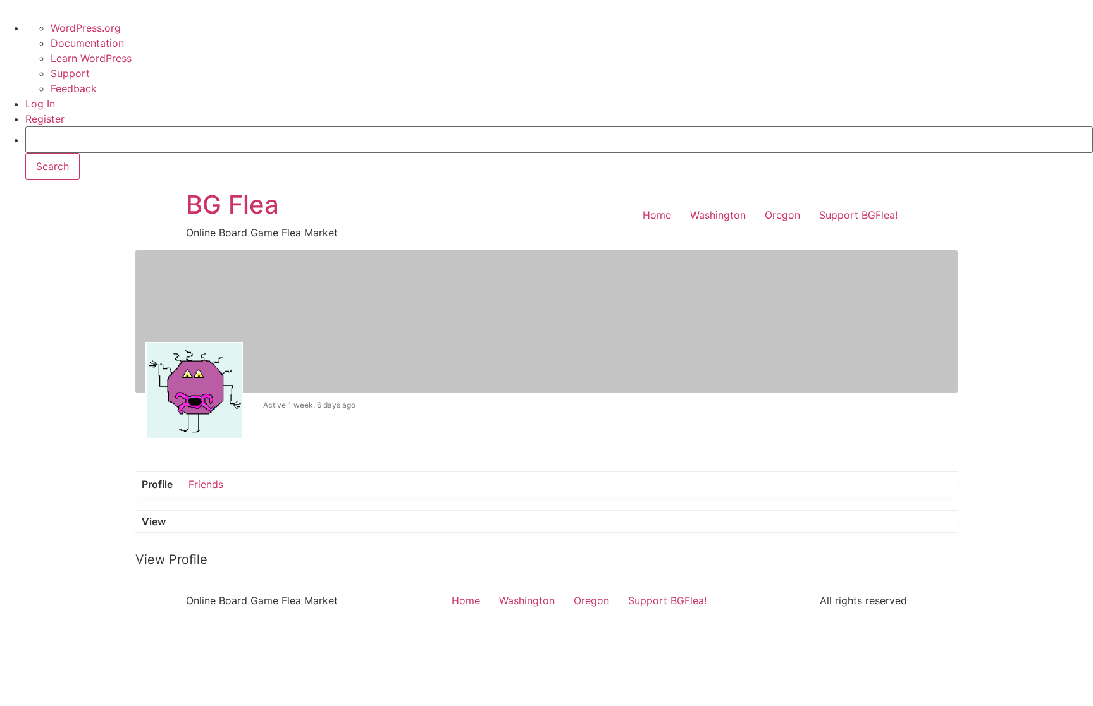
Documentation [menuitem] (87, 43)
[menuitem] (559, 153)
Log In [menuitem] (40, 103)
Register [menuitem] (45, 119)
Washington (718, 215)
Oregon (782, 215)
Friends (205, 484)
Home (657, 215)
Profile (157, 484)
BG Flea (232, 204)
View (154, 521)
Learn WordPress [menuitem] (91, 58)
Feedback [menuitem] (74, 88)
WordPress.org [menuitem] (86, 27)
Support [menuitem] (70, 73)
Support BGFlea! (858, 215)
